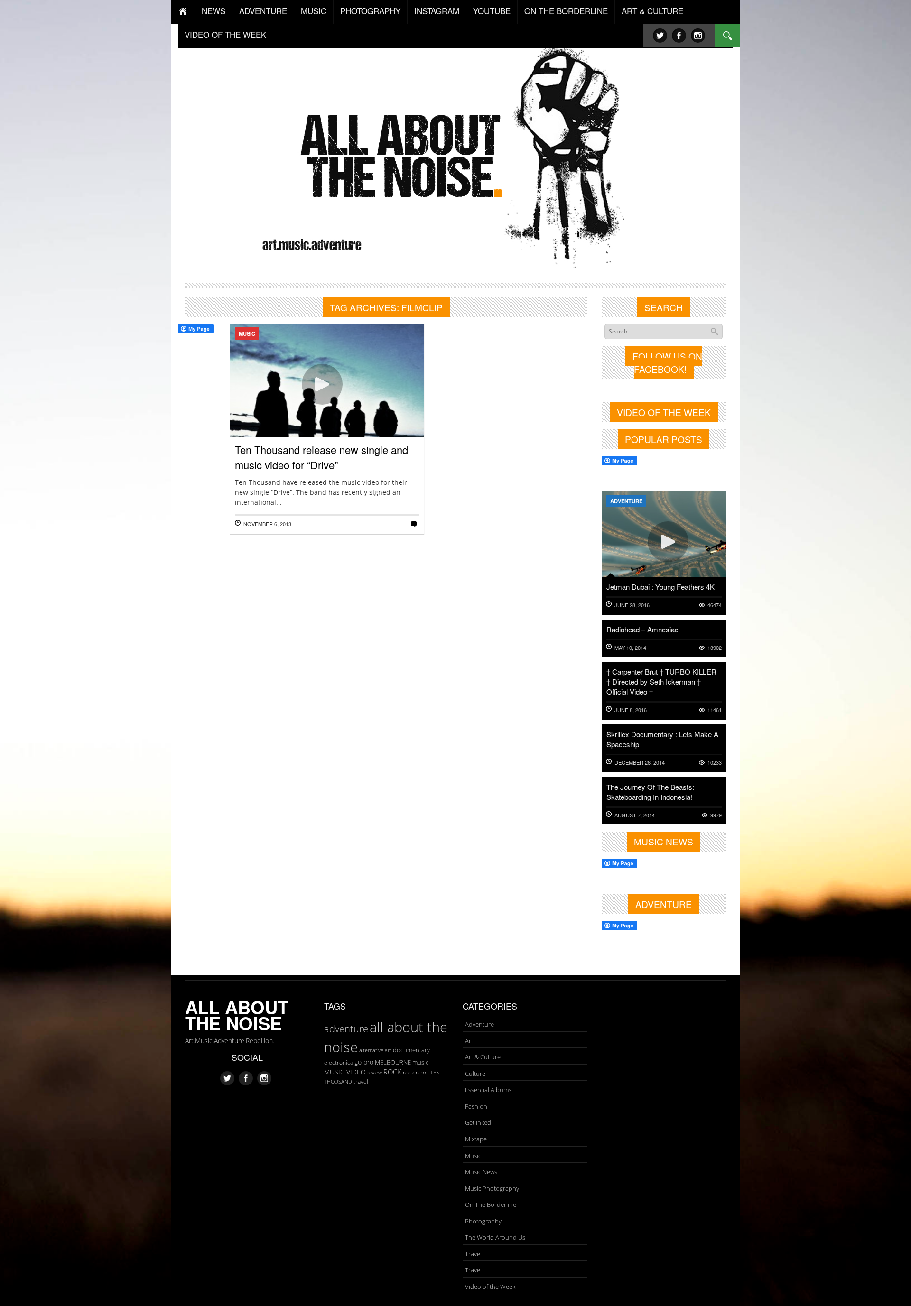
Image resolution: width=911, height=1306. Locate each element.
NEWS (213, 11)
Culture (475, 1073)
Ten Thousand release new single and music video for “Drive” (321, 457)
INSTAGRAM (436, 11)
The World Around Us (495, 1237)
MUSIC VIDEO (345, 1071)
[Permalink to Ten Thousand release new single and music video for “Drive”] (327, 412)
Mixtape (476, 1139)
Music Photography (492, 1188)
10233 (714, 762)
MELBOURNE (393, 1062)
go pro (363, 1061)
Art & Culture (483, 1057)
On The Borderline (490, 1204)
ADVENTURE (263, 11)
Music (247, 333)
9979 (716, 815)
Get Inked (478, 1122)
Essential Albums (488, 1089)
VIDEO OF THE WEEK (225, 34)
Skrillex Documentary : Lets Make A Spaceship (662, 739)
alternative (371, 1050)
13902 (714, 647)
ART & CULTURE (652, 11)
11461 (714, 709)
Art (469, 1041)
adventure (346, 1028)
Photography (483, 1221)
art (388, 1050)
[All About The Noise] (456, 154)
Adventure (626, 501)
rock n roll (416, 1072)
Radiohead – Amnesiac (642, 629)
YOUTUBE (492, 11)
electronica (338, 1062)
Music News (481, 1171)
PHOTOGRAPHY (370, 11)
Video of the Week (490, 1286)
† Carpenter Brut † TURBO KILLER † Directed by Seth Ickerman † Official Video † (661, 681)
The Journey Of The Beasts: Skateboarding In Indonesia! (650, 792)
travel (360, 1081)
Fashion (476, 1106)
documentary (411, 1050)
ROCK (392, 1071)
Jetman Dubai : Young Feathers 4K (660, 587)
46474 (714, 605)
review (374, 1072)
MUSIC (313, 11)
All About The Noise (236, 1015)
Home (183, 12)
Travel (473, 1254)
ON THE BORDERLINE (566, 11)
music (420, 1062)
